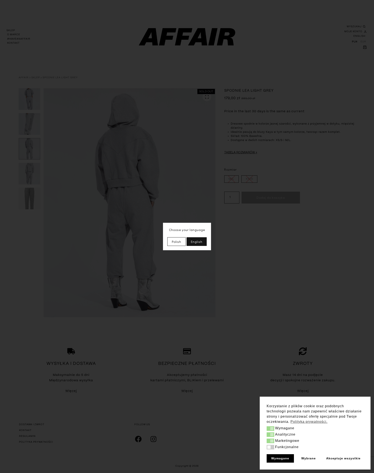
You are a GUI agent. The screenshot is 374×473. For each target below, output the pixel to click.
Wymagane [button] (280, 458)
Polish (176, 241)
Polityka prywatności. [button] (308, 421)
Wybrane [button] (308, 458)
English (196, 241)
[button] (270, 428)
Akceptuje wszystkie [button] (343, 458)
